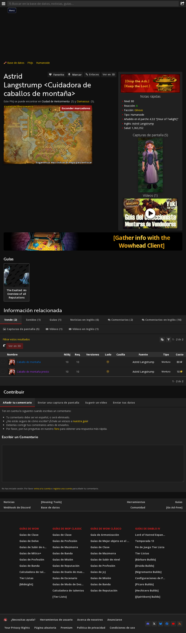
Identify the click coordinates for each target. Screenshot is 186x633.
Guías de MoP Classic (67, 528)
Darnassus (83, 101)
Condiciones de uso (122, 627)
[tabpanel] (93, 360)
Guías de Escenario (64, 578)
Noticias (9, 502)
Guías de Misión (62, 559)
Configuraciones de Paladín (151, 578)
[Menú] (3, 3)
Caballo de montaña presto (33, 371)
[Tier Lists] (59, 596)
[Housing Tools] (51, 502)
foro (56, 428)
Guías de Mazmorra (65, 547)
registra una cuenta (62, 488)
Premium (66, 627)
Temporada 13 (144, 541)
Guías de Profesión (31, 559)
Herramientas (136, 502)
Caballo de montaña (29, 362)
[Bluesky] (160, 623)
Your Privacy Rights (17, 627)
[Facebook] (167, 623)
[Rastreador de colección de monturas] (93, 241)
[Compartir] (182, 3)
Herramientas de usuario (56, 619)
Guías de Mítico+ (30, 553)
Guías (178, 502)
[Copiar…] (162, 339)
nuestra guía (80, 421)
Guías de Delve (29, 541)
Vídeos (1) (150, 195)
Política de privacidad (91, 627)
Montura (166, 361)
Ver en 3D (109, 74)
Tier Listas (26, 578)
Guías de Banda (29, 565)
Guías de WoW (29, 528)
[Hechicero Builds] (147, 590)
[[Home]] (5, 620)
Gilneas (138, 110)
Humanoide (43, 62)
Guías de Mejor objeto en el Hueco (110, 541)
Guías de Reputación (65, 565)
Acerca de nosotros (90, 619)
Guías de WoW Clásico (105, 528)
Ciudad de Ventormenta (56, 101)
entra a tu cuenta (42, 488)
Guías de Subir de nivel (33, 547)
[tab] (11, 319)
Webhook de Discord (17, 507)
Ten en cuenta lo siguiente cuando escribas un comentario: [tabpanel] (54, 449)
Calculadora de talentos (33, 572)
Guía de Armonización (104, 534)
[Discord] (148, 623)
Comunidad (137, 507)
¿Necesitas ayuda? (23, 619)
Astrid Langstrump (143, 362)
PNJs (30, 62)
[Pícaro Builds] (144, 584)
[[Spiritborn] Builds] (147, 596)
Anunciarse (114, 619)
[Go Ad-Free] (174, 507)
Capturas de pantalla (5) (150, 135)
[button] (51, 109)
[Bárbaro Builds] (145, 559)
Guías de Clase (29, 534)
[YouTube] (173, 623)
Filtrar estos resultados (16, 339)
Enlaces (94, 74)
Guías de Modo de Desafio (69, 584)
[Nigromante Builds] (148, 572)
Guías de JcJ (98, 572)
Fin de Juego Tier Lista (149, 547)
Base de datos (15, 62)
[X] (154, 623)
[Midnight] (26, 584)
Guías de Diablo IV (147, 528)
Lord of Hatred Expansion (151, 534)
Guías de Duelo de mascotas (69, 572)
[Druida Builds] (144, 565)
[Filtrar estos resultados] (168, 339)
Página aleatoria (45, 627)
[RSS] (179, 623)
